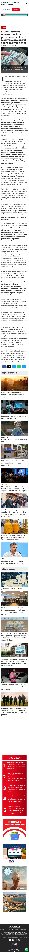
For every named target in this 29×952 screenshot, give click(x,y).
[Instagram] (16, 940)
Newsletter (14, 944)
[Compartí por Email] (14, 366)
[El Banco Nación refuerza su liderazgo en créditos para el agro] (14, 383)
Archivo (16, 949)
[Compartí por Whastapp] (19, 366)
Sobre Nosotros (14, 945)
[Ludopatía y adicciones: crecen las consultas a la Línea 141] (14, 407)
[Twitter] (13, 940)
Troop (19, 950)
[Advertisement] (14, 738)
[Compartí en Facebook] (4, 366)
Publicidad (14, 943)
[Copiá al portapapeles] (24, 366)
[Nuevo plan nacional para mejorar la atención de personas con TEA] (14, 428)
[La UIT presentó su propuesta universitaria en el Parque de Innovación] (14, 451)
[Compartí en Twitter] (9, 366)
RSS (12, 949)
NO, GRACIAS (6, 10)
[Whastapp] (19, 940)
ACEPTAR (15, 10)
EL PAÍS (4, 27)
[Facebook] (10, 940)
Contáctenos (14, 942)
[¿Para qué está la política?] (14, 579)
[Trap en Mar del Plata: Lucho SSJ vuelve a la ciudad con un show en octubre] (14, 675)
